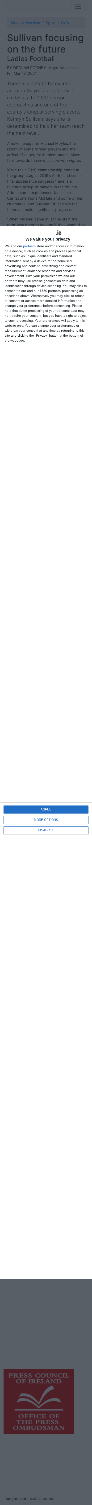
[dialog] (46, 752)
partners (29, 246)
